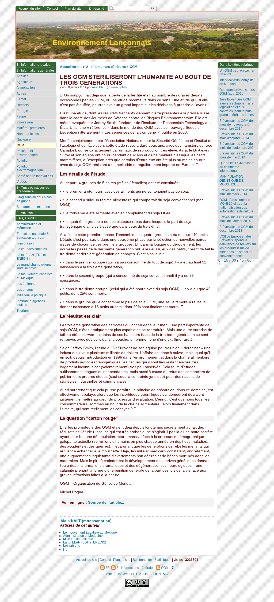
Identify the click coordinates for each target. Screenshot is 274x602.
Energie (22, 111)
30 (234, 260)
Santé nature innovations (35, 176)
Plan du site (73, 8)
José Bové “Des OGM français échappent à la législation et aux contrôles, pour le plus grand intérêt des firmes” (237, 107)
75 (220, 264)
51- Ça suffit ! (26, 218)
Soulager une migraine (33, 207)
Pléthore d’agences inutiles (31, 303)
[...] (65, 549)
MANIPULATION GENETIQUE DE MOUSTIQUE (231, 180)
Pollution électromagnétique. (31, 168)
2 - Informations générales (106, 66)
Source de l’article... (106, 502)
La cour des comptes (32, 249)
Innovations (25, 122)
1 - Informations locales (33, 65)
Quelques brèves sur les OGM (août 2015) (237, 92)
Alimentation (26, 88)
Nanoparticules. (28, 134)
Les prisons (71, 545)
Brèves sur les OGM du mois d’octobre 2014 (236, 136)
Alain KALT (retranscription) (110, 87)
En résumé (96, 8)
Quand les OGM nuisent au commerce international (236, 167)
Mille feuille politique (78, 539)
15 (226, 260)
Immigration (25, 243)
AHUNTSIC (159, 574)
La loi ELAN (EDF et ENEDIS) (84, 542)
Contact (52, 8)
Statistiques (162, 559)
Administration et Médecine (83, 536)
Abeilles (22, 76)
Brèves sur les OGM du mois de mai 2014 (236, 155)
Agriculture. (25, 82)
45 (241, 260)
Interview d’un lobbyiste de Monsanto (236, 82)
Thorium (23, 311)
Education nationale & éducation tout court (33, 236)
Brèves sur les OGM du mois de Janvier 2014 (236, 219)
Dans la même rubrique (236, 65)
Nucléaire (24, 139)
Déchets (23, 105)
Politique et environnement (28, 153)
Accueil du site (71, 66)
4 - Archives (25, 213)
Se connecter (142, 559)
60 (249, 260)
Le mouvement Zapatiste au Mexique (90, 532)
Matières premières (31, 128)
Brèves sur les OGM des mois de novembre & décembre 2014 (236, 124)
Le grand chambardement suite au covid (35, 266)
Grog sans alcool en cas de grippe (34, 199)
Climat (21, 99)
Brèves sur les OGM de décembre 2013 (236, 229)
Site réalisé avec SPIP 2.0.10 (127, 574)
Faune (21, 116)
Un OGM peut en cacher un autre (236, 72)
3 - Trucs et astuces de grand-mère (33, 189)
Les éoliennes (27, 284)
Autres (21, 93)
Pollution (23, 160)
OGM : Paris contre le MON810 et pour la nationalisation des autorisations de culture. (236, 205)
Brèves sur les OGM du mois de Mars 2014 (236, 192)
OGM (133, 66)
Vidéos (22, 182)
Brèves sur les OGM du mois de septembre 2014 (237, 146)
